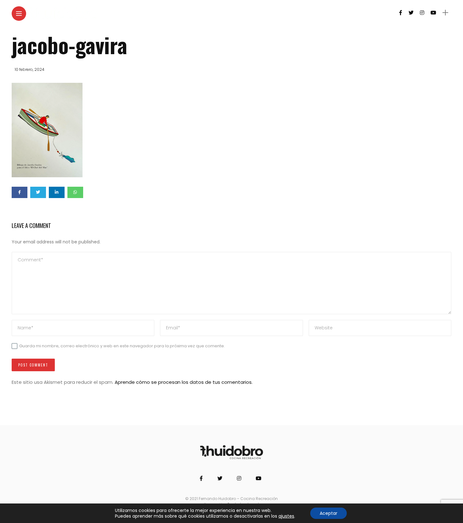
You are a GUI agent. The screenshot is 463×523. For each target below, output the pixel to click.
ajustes (286, 516)
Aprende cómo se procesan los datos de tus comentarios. (184, 382)
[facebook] (19, 192)
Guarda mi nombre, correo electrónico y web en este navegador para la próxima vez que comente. (122, 346)
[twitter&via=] (38, 192)
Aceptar (328, 513)
